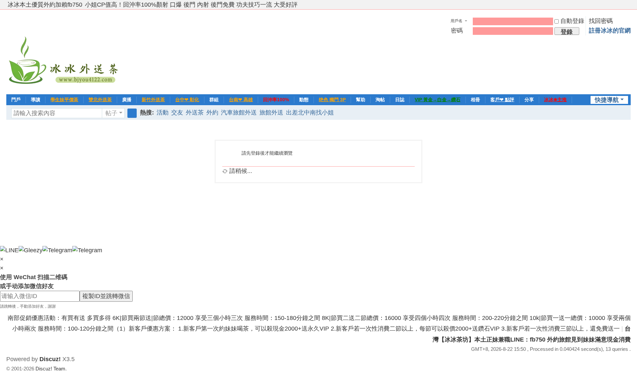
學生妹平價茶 (64, 99)
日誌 (399, 99)
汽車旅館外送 (239, 112)
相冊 (475, 99)
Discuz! (50, 359)
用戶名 (456, 21)
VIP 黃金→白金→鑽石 (437, 99)
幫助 (360, 99)
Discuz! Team (50, 368)
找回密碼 (601, 21)
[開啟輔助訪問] (621, 5)
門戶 (16, 99)
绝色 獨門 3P (332, 99)
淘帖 (380, 99)
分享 (529, 99)
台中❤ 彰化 (187, 99)
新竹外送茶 (153, 99)
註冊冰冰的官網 (610, 30)
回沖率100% (276, 99)
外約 (212, 112)
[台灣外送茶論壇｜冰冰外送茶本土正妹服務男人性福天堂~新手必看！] (64, 51)
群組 (214, 99)
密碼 (457, 30)
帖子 (111, 113)
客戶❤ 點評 (502, 99)
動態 (304, 99)
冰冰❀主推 (555, 99)
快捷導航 (607, 100)
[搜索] (132, 113)
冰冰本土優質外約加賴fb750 (45, 4)
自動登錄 (572, 21)
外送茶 (195, 112)
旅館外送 (271, 112)
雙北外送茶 (100, 99)
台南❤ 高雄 (241, 99)
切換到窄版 (628, 7)
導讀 (35, 99)
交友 (177, 112)
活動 (163, 112)
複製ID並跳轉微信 (106, 296)
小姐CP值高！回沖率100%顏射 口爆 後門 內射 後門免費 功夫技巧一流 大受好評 (191, 4)
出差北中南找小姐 (310, 112)
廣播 (126, 99)
